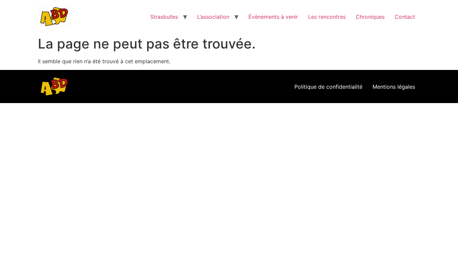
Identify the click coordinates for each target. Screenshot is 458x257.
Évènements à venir (273, 16)
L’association (213, 16)
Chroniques (370, 16)
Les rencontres (327, 16)
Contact (405, 16)
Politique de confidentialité (328, 86)
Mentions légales (394, 86)
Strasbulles (164, 16)
